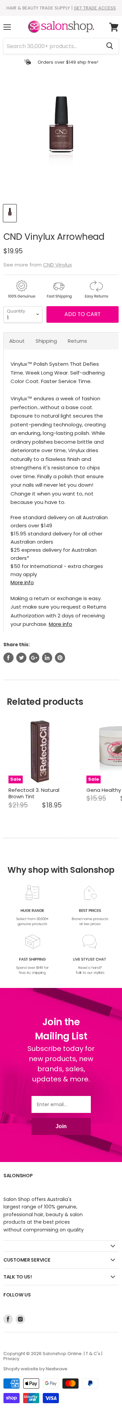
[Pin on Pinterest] (60, 658)
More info (22, 582)
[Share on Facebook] (8, 658)
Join (61, 1126)
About (17, 340)
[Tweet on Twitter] (21, 658)
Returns (77, 340)
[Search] (110, 46)
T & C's (93, 1353)
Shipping (46, 340)
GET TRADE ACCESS (95, 8)
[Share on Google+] (34, 658)
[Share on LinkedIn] (47, 658)
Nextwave (56, 1369)
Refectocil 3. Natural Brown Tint (33, 793)
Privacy (11, 1358)
